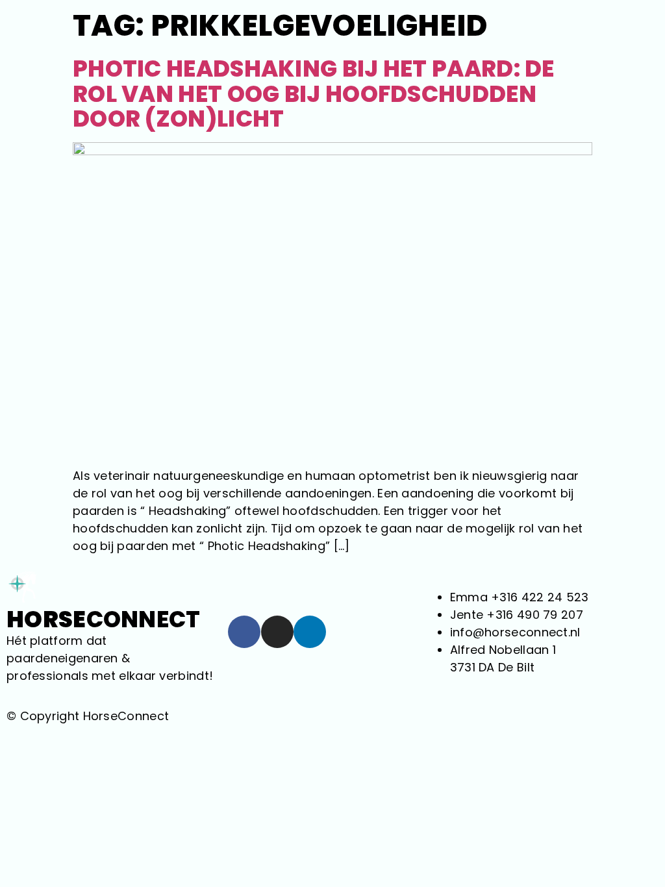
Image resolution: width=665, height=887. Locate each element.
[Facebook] (244, 632)
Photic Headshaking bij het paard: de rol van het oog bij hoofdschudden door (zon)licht (314, 93)
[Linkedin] (310, 632)
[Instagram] (277, 632)
